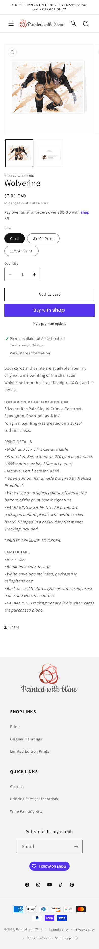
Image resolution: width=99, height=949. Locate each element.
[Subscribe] (76, 846)
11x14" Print (21, 250)
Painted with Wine (29, 929)
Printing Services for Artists (34, 798)
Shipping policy (66, 938)
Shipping (10, 203)
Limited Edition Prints (29, 751)
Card (14, 238)
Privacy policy (84, 929)
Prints (15, 726)
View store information (30, 352)
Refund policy (58, 929)
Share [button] (14, 626)
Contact (17, 786)
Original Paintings (26, 739)
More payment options (49, 323)
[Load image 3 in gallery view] (49, 153)
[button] (11, 23)
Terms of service (38, 938)
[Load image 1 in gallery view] (19, 153)
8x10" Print (43, 238)
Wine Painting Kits (26, 811)
